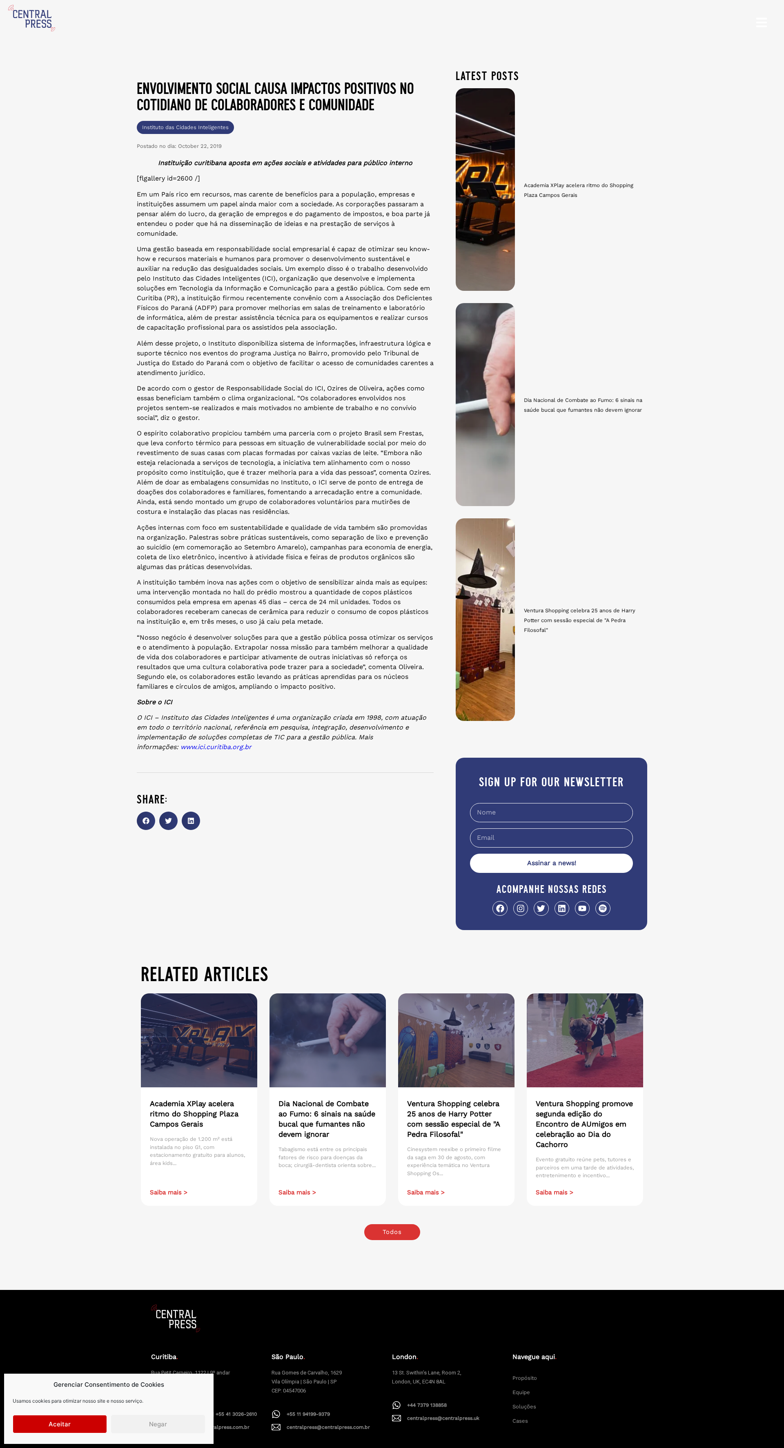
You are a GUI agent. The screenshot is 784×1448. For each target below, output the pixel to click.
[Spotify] (602, 908)
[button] (146, 821)
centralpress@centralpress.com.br (328, 1427)
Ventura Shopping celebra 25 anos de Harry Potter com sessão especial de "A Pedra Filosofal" (579, 620)
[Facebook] (499, 908)
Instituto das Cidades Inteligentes (185, 127)
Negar (158, 1424)
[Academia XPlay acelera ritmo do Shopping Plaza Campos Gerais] (485, 189)
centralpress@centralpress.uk (443, 1418)
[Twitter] (541, 908)
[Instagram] (520, 908)
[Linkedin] (562, 908)
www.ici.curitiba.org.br (216, 747)
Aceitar (60, 1424)
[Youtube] (582, 908)
